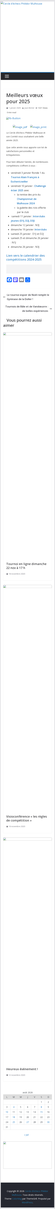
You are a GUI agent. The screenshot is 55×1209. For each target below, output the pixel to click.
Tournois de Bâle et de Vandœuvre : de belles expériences (26, 309)
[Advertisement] (27, 43)
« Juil (26, 1134)
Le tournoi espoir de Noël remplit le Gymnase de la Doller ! (28, 297)
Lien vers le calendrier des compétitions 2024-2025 (25, 257)
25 (14, 1122)
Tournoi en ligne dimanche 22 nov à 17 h (26, 566)
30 (48, 1122)
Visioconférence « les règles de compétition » (26, 818)
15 (41, 1112)
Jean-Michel (29, 108)
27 (27, 1122)
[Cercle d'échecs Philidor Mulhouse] (21, 3)
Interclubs (41, 229)
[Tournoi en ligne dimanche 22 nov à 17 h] (27, 334)
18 (14, 1117)
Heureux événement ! (22, 1069)
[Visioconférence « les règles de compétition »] (27, 587)
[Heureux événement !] (27, 839)
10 (7, 1112)
